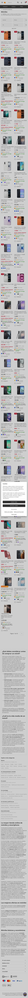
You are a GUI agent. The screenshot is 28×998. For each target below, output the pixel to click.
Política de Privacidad (19, 512)
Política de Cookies (8, 512)
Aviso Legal (14, 514)
